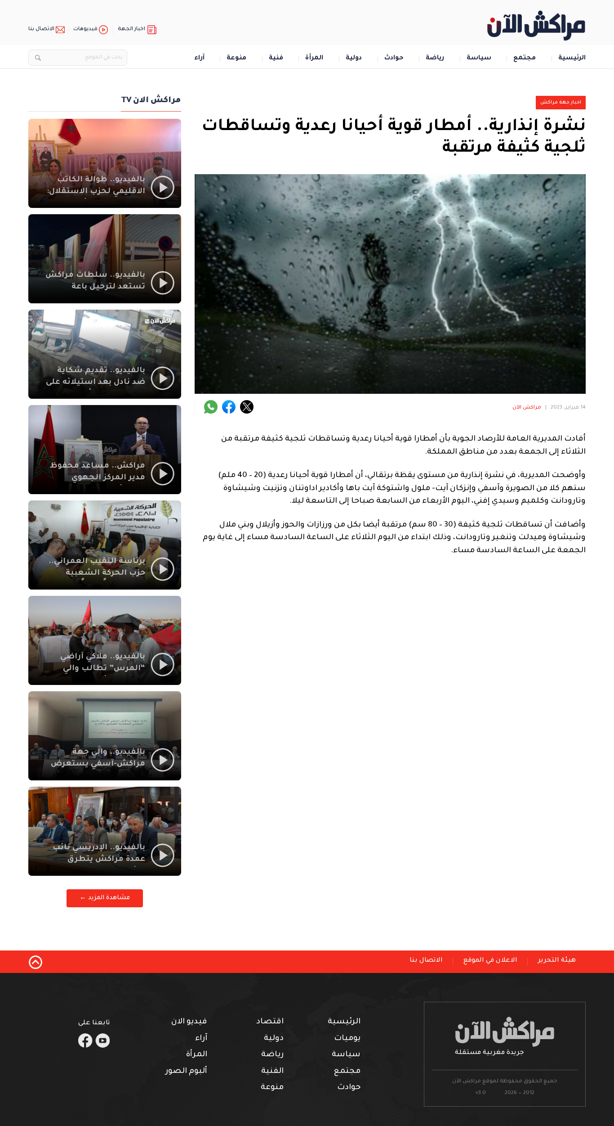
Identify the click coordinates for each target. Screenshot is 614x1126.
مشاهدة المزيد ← (105, 898)
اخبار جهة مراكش (560, 102)
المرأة (314, 58)
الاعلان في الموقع (490, 960)
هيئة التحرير (557, 960)
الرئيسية (572, 58)
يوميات (347, 1039)
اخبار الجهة (131, 29)
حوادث (394, 58)
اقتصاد (270, 1022)
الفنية (272, 1071)
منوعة (236, 58)
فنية (276, 58)
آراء (199, 58)
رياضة (435, 58)
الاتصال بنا (41, 29)
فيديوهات (85, 29)
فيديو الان (189, 1022)
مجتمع (524, 58)
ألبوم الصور (186, 1071)
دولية (354, 58)
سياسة (479, 58)
